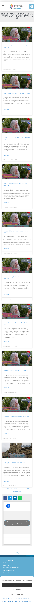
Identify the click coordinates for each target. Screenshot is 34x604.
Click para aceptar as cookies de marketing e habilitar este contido (17, 523)
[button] (31, 6)
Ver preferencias (17, 594)
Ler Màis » (6, 65)
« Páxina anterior (10, 489)
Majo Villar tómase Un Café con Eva (16, 93)
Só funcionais (17, 589)
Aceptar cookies (17, 585)
